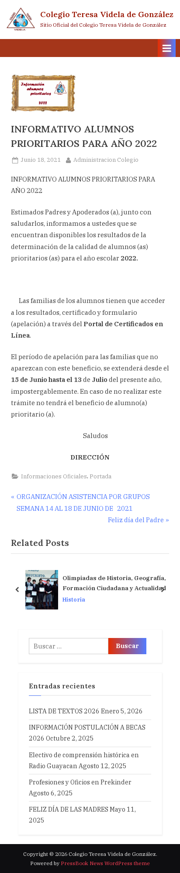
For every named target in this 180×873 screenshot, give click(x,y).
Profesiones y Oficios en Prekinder (80, 782)
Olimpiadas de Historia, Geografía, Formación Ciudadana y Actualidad (114, 583)
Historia (73, 599)
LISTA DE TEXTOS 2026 (64, 711)
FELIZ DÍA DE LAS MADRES (68, 809)
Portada (100, 476)
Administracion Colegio (105, 160)
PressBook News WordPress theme (105, 863)
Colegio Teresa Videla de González (106, 14)
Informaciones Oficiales (54, 476)
